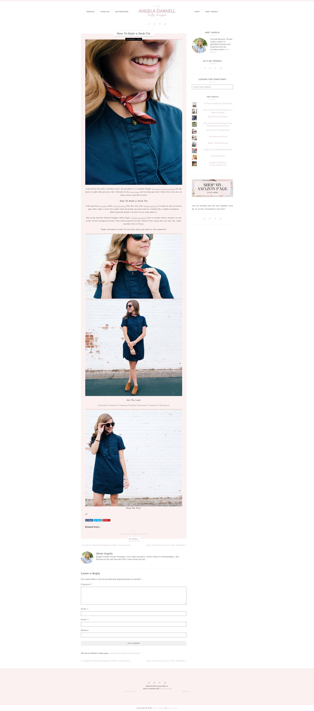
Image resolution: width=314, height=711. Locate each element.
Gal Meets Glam (138, 218)
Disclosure (130, 691)
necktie (103, 206)
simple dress (120, 206)
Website (85, 630)
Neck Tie (114, 405)
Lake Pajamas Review (218, 137)
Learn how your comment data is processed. (124, 653)
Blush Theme (159, 708)
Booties (132, 405)
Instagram (134, 192)
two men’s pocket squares (163, 189)
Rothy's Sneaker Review (218, 143)
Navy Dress (103, 405)
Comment (86, 584)
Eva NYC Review (218, 156)
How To (144, 534)
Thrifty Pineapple (157, 12)
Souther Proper (150, 206)
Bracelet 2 (153, 405)
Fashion (135, 534)
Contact (185, 691)
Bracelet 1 (142, 405)
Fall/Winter (125, 534)
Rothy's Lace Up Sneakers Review (218, 149)
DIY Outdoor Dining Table (218, 130)
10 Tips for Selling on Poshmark (218, 103)
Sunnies (124, 405)
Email (85, 619)
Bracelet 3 (164, 405)
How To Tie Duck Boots (218, 117)
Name (84, 609)
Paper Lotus (172, 708)
